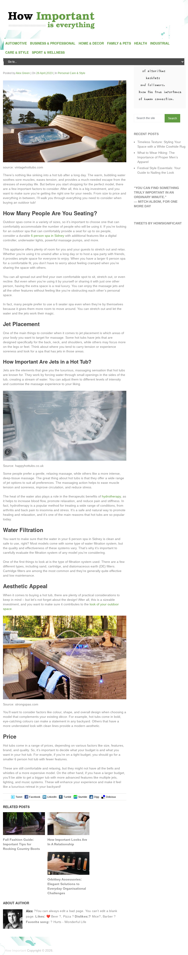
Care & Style (17, 52)
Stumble (82, 796)
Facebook (34, 796)
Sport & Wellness (48, 52)
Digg (96, 796)
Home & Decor (91, 43)
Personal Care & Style (71, 73)
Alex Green (23, 73)
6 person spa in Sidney (47, 235)
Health (140, 43)
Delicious (111, 796)
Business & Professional (52, 43)
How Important (15, 950)
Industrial (160, 43)
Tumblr (67, 796)
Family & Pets (119, 43)
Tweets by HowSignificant (158, 223)
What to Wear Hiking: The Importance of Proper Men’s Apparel (157, 157)
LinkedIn (52, 796)
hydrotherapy (111, 496)
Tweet (19, 796)
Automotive (16, 43)
